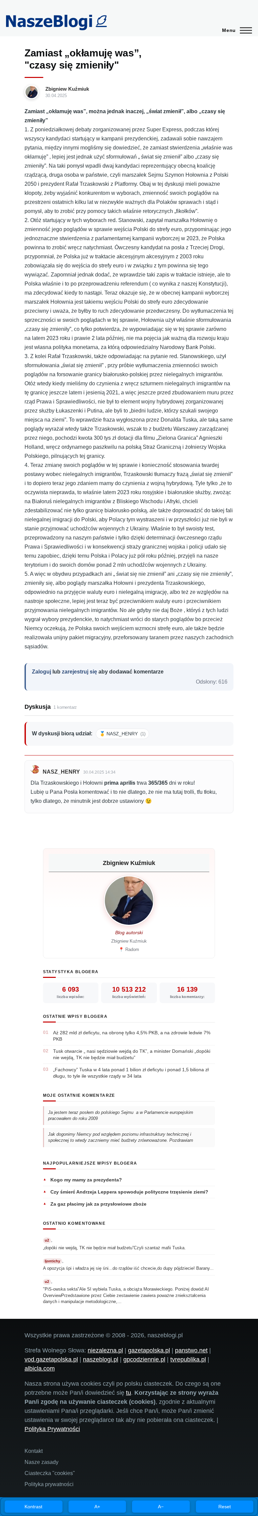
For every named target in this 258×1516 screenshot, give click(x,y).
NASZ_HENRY (61, 772)
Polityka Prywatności (52, 1429)
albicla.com (40, 1368)
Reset (224, 1506)
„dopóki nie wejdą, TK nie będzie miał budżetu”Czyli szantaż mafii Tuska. (114, 1247)
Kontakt (34, 1451)
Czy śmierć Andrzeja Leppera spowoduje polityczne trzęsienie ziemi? (129, 1192)
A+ (97, 1506)
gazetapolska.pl (149, 1350)
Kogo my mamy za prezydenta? (86, 1179)
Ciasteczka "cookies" (50, 1473)
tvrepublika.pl (188, 1359)
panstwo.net (191, 1350)
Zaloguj (41, 672)
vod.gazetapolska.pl (51, 1359)
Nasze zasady (41, 1462)
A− (161, 1506)
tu (128, 1392)
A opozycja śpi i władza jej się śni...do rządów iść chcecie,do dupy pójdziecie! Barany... (128, 1268)
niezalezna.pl (105, 1350)
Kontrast (33, 1506)
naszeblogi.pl (100, 1359)
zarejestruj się (79, 672)
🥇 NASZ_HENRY (122, 733)
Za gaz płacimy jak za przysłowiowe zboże (98, 1204)
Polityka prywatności (49, 1484)
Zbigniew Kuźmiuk (67, 89)
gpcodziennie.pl (144, 1359)
